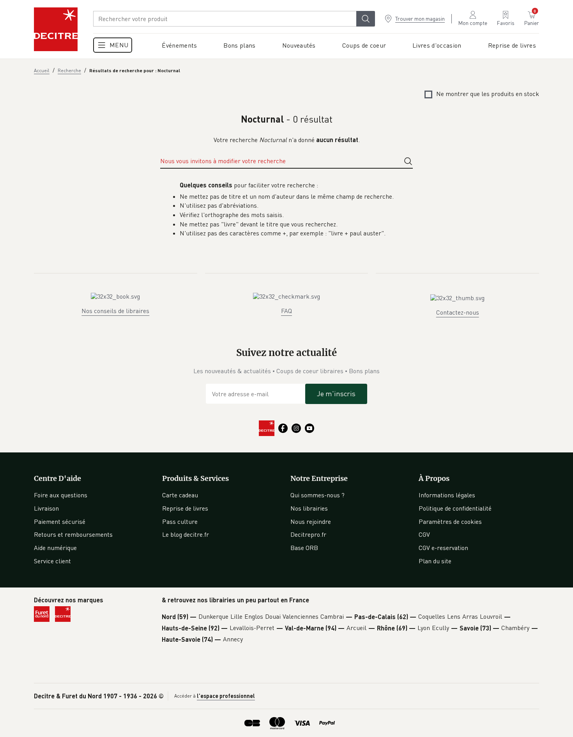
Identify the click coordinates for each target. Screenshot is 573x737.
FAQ (286, 311)
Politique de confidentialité (455, 508)
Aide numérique (55, 548)
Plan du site (435, 561)
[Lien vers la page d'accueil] (56, 29)
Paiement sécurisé (59, 521)
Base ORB (304, 548)
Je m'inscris (336, 393)
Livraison (46, 508)
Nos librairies (309, 508)
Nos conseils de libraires (115, 311)
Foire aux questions (60, 495)
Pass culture (180, 521)
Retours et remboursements (73, 534)
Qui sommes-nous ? (317, 495)
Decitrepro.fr (308, 534)
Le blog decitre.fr (185, 534)
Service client (52, 561)
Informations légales (447, 495)
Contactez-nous (457, 312)
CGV (424, 534)
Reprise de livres (185, 508)
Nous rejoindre (310, 521)
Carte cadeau (180, 495)
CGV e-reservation (443, 548)
